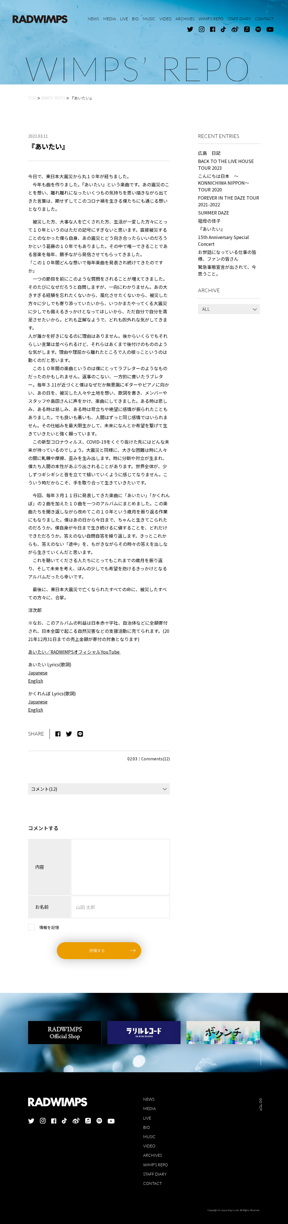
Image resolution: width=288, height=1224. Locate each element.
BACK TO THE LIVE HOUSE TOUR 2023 (226, 164)
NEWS (148, 1099)
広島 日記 (209, 152)
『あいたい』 (211, 228)
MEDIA (149, 1108)
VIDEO (149, 1145)
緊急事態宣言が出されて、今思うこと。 (227, 270)
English (35, 680)
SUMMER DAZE (213, 212)
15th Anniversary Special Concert (223, 240)
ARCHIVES (152, 1155)
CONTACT (152, 1183)
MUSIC (149, 1136)
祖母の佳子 (209, 220)
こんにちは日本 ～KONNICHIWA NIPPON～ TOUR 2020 (226, 183)
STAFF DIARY (154, 1174)
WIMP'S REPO (155, 1164)
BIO (146, 1127)
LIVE (147, 1118)
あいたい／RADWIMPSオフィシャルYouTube (74, 651)
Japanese (38, 672)
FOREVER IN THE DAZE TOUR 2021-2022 (228, 201)
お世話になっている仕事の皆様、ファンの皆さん (227, 255)
